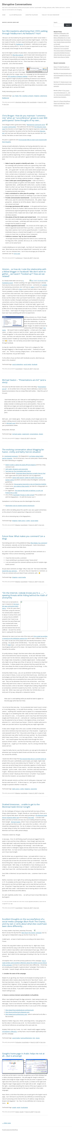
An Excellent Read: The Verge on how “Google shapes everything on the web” (62, 42)
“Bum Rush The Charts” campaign (31, 933)
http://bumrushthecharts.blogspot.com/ (17, 1012)
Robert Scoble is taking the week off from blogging (20, 465)
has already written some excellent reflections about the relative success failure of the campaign (24, 963)
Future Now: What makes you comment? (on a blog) (23, 537)
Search (55, 22)
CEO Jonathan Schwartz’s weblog (17, 76)
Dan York (6, 104)
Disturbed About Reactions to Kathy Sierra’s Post (30, 473)
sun (13, 96)
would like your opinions (9, 571)
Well (9, 645)
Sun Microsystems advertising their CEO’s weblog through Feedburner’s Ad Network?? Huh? (24, 32)
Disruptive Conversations (17, 4)
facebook (34, 364)
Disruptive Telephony (32, 15)
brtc (34, 1038)
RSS (20, 96)
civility (28, 520)
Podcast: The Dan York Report (50, 15)
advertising (43, 96)
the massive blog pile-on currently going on (33, 759)
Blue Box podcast (18, 55)
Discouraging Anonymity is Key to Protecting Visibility (30, 484)
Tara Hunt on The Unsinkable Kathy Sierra (18, 471)
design (41, 434)
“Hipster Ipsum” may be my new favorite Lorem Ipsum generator (63, 84)
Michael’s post (11, 423)
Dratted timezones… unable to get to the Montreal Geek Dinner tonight (21, 805)
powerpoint (25, 434)
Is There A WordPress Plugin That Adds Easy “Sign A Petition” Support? (62, 103)
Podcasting (18, 1042)
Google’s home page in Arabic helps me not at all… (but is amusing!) (23, 1054)
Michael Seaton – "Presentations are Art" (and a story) (24, 381)
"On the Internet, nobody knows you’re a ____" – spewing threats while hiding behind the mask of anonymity (24, 595)
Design (17, 438)
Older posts (6, 1123)
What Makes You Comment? (38, 543)
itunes (38, 1038)
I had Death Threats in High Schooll (23, 495)
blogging (36, 96)
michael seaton (16, 434)
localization (24, 1107)
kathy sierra (21, 520)
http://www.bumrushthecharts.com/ (16, 1014)
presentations (34, 434)
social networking (17, 364)
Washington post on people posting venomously (19, 505)
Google (21, 1112)
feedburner (5, 98)
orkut (32, 287)
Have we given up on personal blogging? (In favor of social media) (63, 75)
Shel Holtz (31, 817)
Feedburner (19, 44)
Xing (20, 289)
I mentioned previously (11, 456)
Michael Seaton (15, 822)
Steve (55, 101)
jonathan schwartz (27, 96)
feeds (17, 96)
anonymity (34, 789)
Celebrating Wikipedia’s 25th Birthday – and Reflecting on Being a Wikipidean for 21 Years (62, 35)
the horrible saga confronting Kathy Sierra (10, 606)
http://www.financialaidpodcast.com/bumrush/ (19, 1010)
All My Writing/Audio (15, 15)
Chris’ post (17, 253)
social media (27, 364)
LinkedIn (44, 285)
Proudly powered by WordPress (10, 1129)
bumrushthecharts (26, 1038)
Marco (55, 67)
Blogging (24, 102)
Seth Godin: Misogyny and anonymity (16, 469)
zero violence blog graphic (21, 486)
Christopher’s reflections (9, 1031)
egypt (18, 1107)
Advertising (18, 102)
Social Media (33, 102)
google (14, 1107)
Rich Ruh (56, 73)
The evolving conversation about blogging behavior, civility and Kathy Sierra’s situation (23, 450)
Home (3, 15)
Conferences (18, 258)
